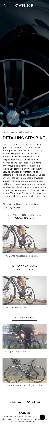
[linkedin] (19, 402)
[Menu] (44, 6)
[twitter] (28, 402)
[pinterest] (33, 402)
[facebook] (24, 402)
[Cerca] (4, 6)
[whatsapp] (38, 402)
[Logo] (24, 5)
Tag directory (8, 132)
